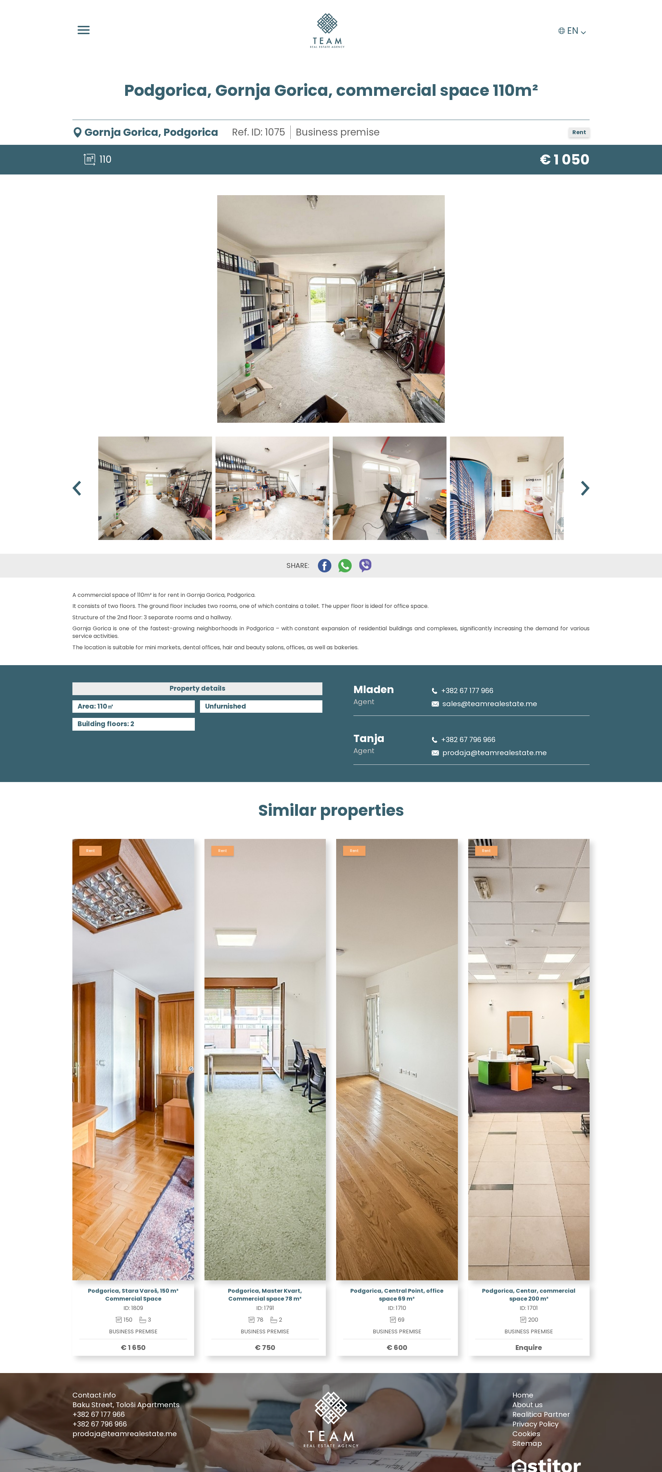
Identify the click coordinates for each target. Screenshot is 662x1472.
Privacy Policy (535, 1424)
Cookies (526, 1434)
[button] (585, 488)
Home (522, 1395)
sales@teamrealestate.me (489, 704)
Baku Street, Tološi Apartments (126, 1405)
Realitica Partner (541, 1414)
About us (527, 1405)
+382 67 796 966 (468, 739)
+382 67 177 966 (467, 690)
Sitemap (527, 1443)
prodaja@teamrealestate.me (494, 753)
